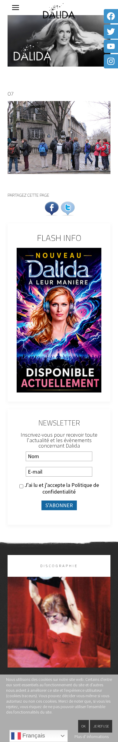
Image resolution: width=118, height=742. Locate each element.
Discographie (59, 566)
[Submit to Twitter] (68, 207)
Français (33, 735)
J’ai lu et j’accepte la (61, 488)
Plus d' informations (91, 736)
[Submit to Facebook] (51, 207)
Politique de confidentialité (70, 488)
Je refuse (101, 726)
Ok (83, 726)
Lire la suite (59, 632)
